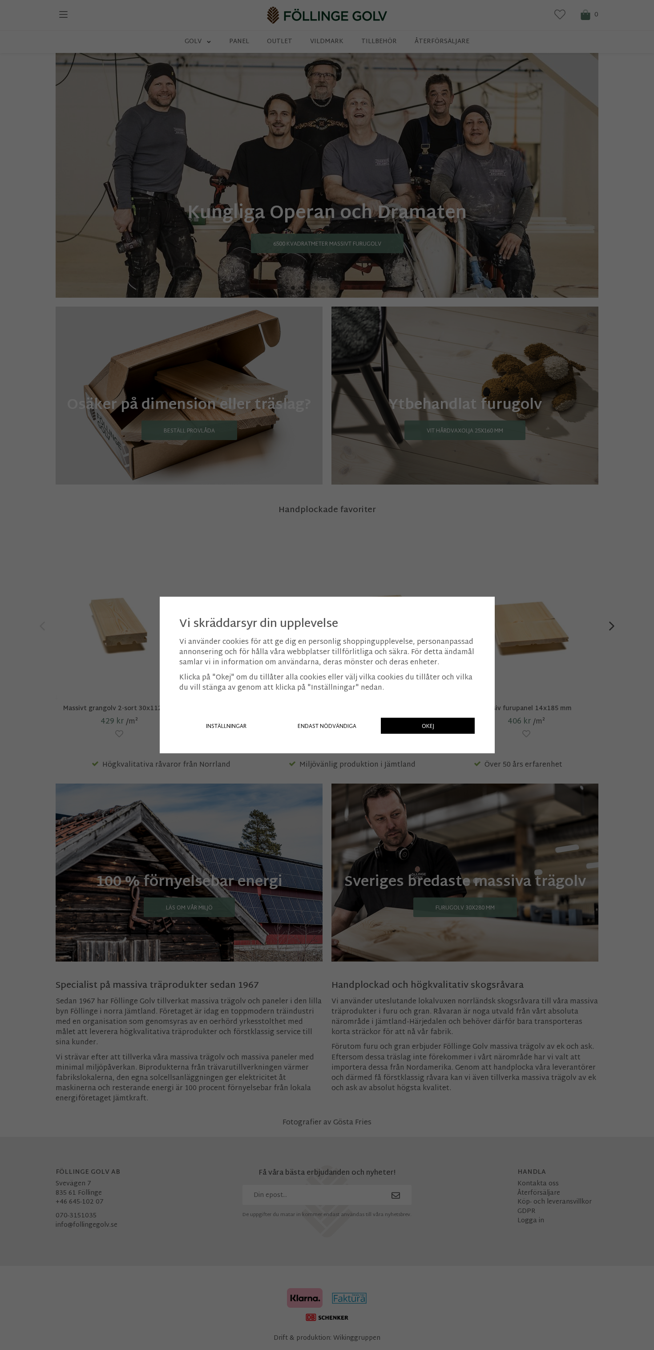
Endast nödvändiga (327, 727)
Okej (428, 727)
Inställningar (226, 727)
